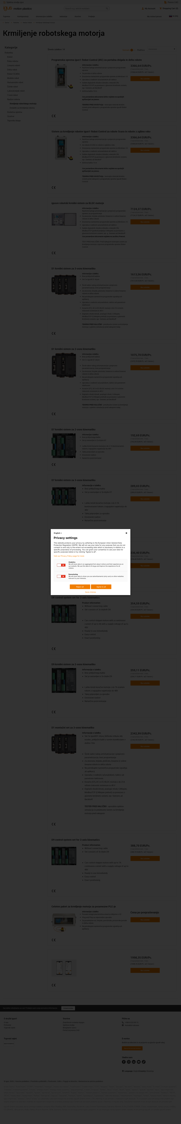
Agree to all (101, 587)
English (57, 533)
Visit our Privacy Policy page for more (69, 556)
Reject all (80, 587)
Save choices (90, 592)
